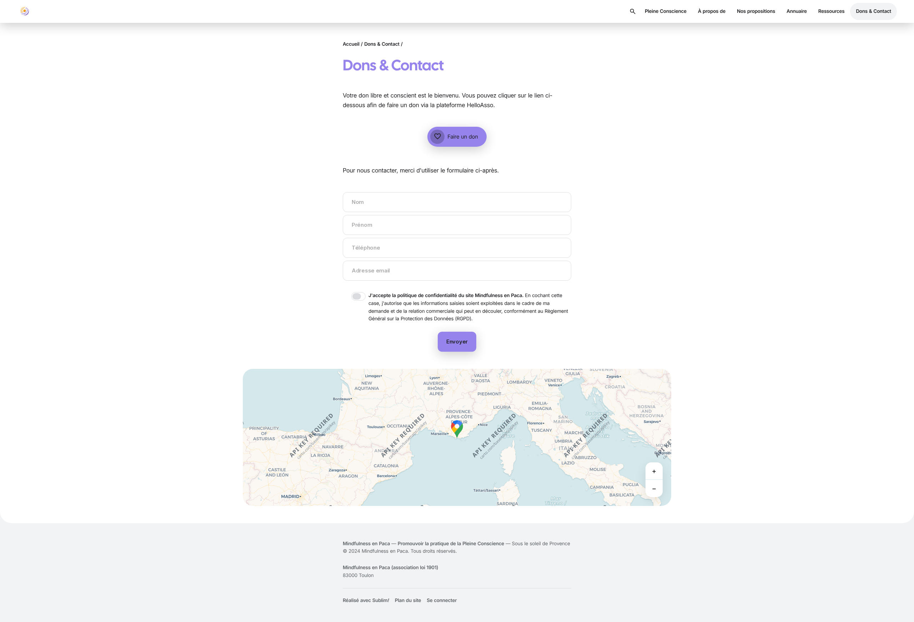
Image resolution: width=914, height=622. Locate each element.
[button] (457, 428)
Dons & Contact (873, 11)
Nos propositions (756, 11)
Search (632, 11)
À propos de (711, 11)
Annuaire (797, 11)
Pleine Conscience (666, 11)
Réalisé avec (366, 600)
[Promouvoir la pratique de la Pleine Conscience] (24, 11)
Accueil (351, 44)
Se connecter (442, 600)
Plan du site (408, 600)
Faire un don (456, 136)
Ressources (831, 11)
